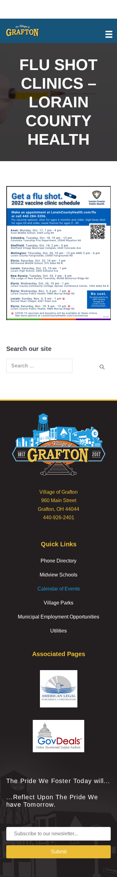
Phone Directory (58, 560)
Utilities (58, 630)
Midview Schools (58, 574)
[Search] (102, 366)
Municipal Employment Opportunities (58, 616)
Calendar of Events (58, 588)
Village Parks (58, 602)
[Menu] (109, 34)
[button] (58, 851)
